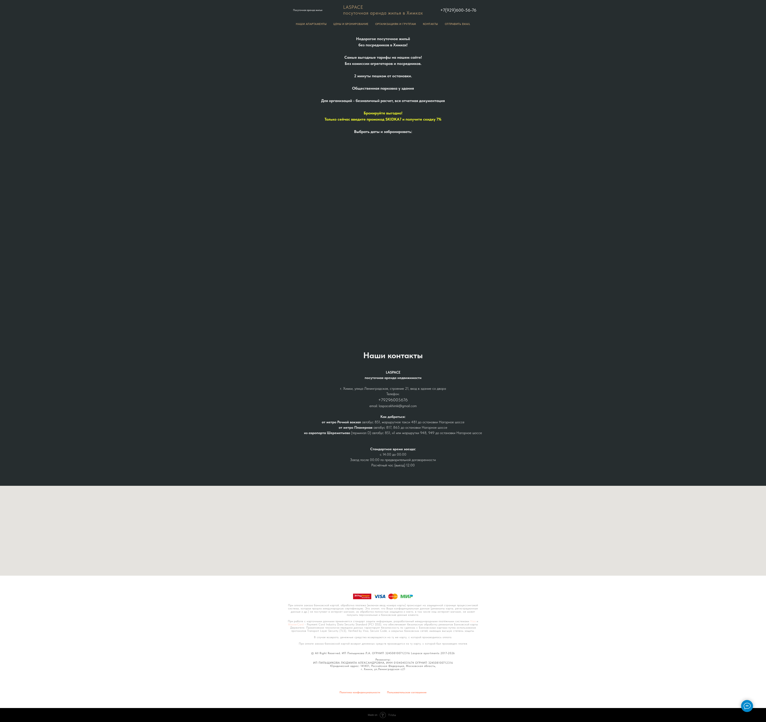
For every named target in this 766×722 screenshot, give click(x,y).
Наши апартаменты (311, 24)
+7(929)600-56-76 (458, 10)
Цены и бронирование (350, 24)
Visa (473, 621)
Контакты (430, 24)
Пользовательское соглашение (406, 692)
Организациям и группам (395, 24)
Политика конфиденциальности (360, 692)
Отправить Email (457, 24)
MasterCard (296, 624)
